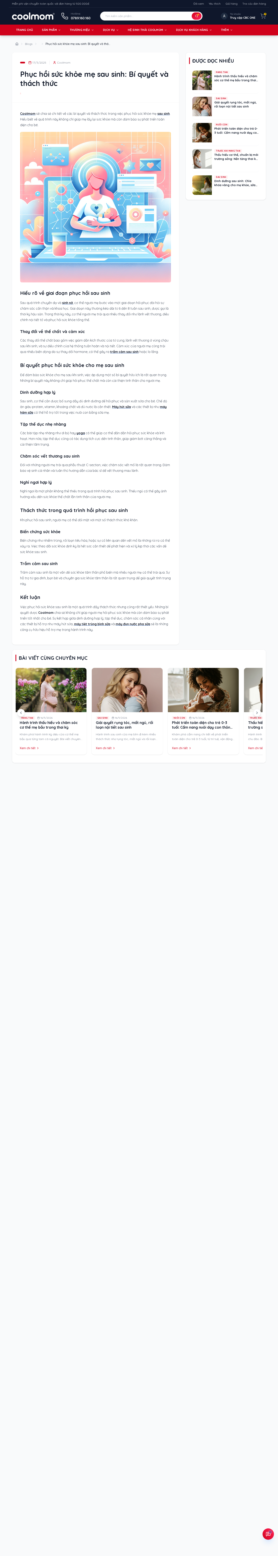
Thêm (225, 30)
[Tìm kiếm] (196, 16)
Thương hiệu (80, 30)
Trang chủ (24, 30)
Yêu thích (215, 3)
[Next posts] (257, 713)
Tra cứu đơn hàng (254, 3)
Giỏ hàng (231, 3)
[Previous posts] (21, 713)
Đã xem (199, 3)
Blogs (29, 44)
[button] (151, 16)
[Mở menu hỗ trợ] (268, 1534)
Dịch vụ (109, 30)
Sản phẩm (49, 30)
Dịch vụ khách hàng (192, 30)
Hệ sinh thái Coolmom (145, 30)
